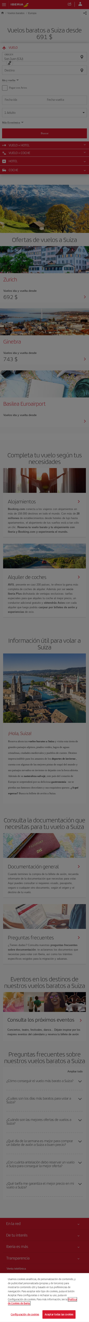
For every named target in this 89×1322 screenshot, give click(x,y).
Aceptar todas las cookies (59, 1314)
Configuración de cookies (25, 1314)
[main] (44, 1297)
